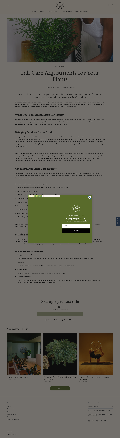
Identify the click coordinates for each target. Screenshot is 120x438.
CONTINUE (76, 231)
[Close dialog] (89, 197)
